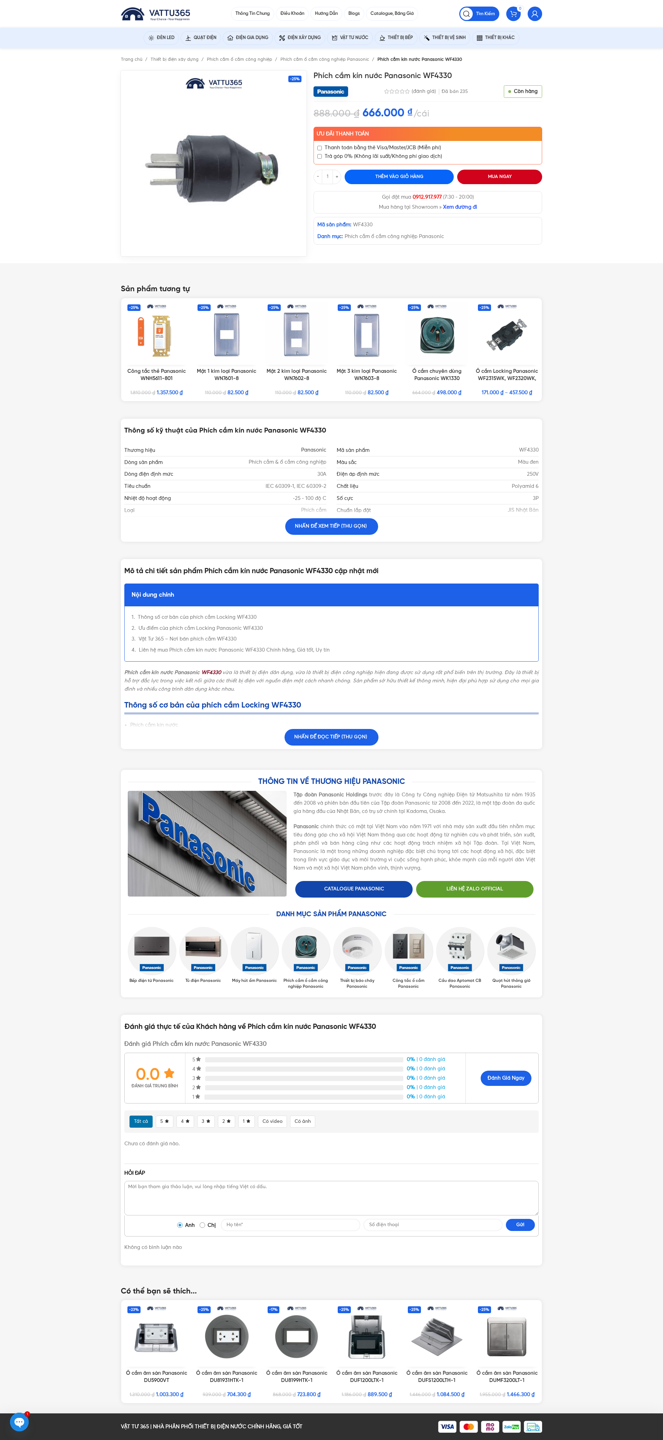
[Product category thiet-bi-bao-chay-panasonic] (357, 958)
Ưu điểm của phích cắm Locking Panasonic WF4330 (200, 628)
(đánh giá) (424, 91)
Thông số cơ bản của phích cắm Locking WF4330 (197, 617)
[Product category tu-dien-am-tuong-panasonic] (203, 955)
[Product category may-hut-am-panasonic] (255, 955)
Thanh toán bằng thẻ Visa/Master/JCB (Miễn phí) (383, 147)
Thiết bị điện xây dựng (175, 59)
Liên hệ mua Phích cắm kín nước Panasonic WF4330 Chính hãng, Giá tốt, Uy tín (234, 650)
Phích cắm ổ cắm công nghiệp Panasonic (325, 59)
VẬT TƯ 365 (135, 1426)
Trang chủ (132, 59)
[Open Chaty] (19, 1422)
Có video (272, 1121)
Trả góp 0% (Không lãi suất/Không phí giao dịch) (383, 156)
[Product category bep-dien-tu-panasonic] (152, 955)
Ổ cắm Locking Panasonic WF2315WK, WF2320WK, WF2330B (507, 379)
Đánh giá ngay (506, 1078)
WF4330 (211, 672)
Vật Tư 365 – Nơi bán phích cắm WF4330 (187, 639)
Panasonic (313, 450)
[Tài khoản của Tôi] (535, 14)
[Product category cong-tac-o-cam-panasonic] (409, 958)
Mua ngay (500, 176)
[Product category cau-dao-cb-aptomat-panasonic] (460, 958)
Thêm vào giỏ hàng (399, 176)
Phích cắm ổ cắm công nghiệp (240, 59)
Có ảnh (303, 1121)
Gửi (520, 1224)
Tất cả (141, 1121)
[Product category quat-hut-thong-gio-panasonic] (511, 958)
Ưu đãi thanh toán (343, 133)
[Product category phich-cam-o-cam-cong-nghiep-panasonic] (306, 958)
